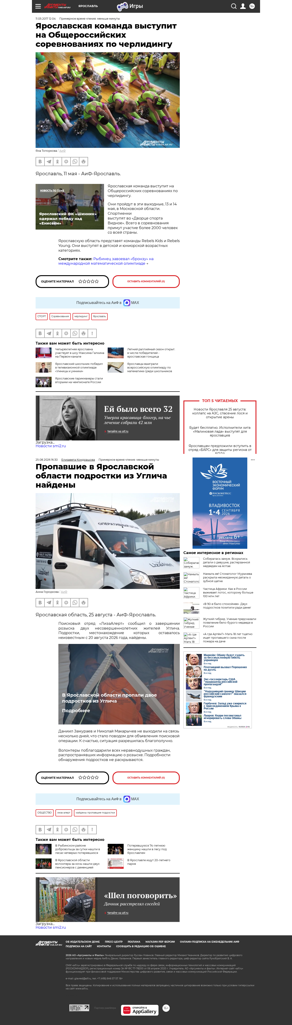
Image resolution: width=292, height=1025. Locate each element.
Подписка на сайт (79, 946)
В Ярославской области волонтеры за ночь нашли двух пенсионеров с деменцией (77, 863)
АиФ (62, 150)
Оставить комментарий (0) (146, 281)
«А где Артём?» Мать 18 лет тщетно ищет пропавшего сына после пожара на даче (228, 637)
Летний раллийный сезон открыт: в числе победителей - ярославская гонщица (151, 353)
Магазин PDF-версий (160, 941)
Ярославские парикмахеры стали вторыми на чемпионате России (79, 380)
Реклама (134, 941)
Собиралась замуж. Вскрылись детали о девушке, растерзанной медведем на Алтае (226, 562)
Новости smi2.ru (51, 446)
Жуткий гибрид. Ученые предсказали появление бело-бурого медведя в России (229, 622)
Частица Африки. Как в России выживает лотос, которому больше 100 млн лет (228, 592)
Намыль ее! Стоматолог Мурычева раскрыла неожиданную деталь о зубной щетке (227, 577)
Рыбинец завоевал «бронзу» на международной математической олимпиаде (106, 261)
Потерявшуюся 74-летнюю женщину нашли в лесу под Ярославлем (147, 849)
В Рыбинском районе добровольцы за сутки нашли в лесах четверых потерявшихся (77, 849)
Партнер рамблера (105, 1008)
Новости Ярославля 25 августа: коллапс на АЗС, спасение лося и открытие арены (220, 413)
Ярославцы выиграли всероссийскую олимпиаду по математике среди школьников (149, 367)
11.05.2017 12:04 (46, 18)
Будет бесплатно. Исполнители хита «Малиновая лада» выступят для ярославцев (219, 431)
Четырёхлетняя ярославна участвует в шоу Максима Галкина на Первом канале (79, 353)
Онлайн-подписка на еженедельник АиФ (209, 941)
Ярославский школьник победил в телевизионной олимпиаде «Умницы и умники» (79, 367)
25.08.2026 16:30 (47, 459)
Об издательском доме (83, 941)
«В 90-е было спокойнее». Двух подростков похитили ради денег (227, 605)
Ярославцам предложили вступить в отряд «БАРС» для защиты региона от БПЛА (220, 450)
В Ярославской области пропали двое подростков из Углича (109, 698)
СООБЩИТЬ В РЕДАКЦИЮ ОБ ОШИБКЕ (141, 946)
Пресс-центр (114, 941)
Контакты (104, 946)
